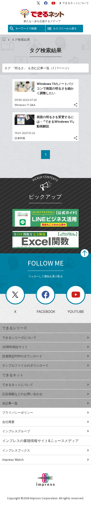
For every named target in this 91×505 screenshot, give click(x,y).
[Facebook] (45, 3)
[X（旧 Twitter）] (38, 3)
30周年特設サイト (15, 347)
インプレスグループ (16, 431)
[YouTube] (53, 3)
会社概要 (8, 422)
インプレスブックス (16, 450)
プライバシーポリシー (17, 412)
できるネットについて (75, 3)
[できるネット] (4, 39)
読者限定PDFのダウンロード (22, 356)
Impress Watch (13, 459)
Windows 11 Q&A (25, 105)
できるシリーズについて (19, 337)
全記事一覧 (10, 403)
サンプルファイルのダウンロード (25, 365)
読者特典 (20, 138)
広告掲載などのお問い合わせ (22, 394)
